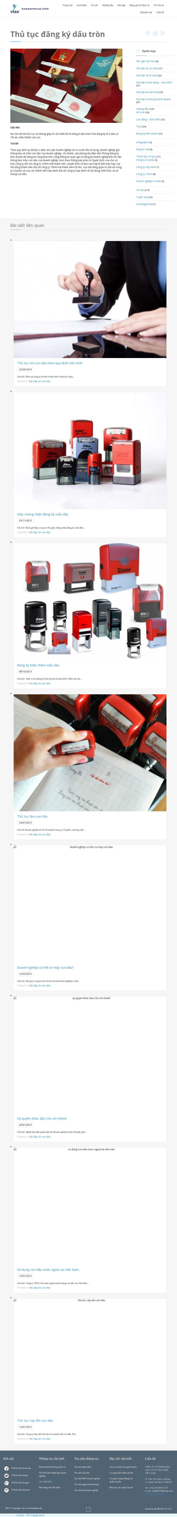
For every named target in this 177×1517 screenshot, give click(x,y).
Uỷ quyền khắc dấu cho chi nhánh (42, 1118)
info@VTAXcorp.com (162, 1491)
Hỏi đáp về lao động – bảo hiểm (154, 82)
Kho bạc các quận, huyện (121, 1487)
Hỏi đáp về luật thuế (147, 92)
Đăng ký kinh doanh (147, 133)
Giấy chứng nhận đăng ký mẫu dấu (42, 514)
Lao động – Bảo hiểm (148, 119)
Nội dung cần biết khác (50, 1487)
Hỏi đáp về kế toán (146, 75)
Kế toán (140, 112)
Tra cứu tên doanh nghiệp (86, 1490)
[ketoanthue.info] (29, 9)
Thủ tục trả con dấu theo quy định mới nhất (49, 363)
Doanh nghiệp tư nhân (148, 181)
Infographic (142, 142)
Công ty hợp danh (146, 167)
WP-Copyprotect (35, 1515)
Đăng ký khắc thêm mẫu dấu (38, 665)
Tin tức (140, 190)
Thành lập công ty (146, 156)
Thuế (139, 126)
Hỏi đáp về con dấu (147, 68)
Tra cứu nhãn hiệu (82, 1467)
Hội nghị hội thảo (145, 61)
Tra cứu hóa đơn (82, 1472)
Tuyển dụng (143, 197)
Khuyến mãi (142, 149)
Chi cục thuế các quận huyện (123, 1467)
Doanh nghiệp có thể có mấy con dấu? (45, 967)
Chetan (20, 1515)
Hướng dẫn (142, 108)
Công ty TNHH (144, 174)
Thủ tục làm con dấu (32, 816)
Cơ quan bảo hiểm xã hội (121, 1472)
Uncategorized (144, 204)
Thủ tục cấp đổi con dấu (35, 1420)
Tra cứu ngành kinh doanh (86, 1484)
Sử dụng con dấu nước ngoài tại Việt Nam (48, 1270)
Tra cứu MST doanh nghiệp (87, 1478)
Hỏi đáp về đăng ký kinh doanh (153, 99)
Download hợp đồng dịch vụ (52, 1467)
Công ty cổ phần (145, 160)
